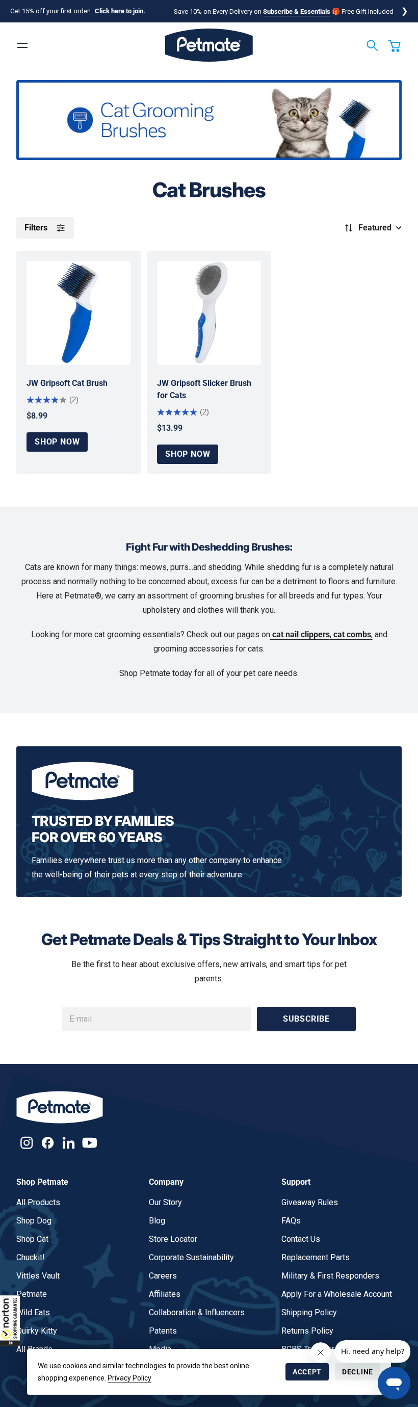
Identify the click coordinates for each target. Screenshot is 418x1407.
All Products (38, 1202)
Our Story (165, 1202)
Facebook (48, 1143)
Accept (307, 1372)
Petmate (31, 1294)
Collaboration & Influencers (197, 1312)
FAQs (291, 1221)
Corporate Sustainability (191, 1257)
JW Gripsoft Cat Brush (67, 383)
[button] (10, 1320)
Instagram (27, 1143)
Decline (357, 1372)
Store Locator (173, 1239)
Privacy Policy (129, 1378)
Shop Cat (32, 1239)
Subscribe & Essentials (296, 11)
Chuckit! (30, 1257)
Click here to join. (120, 11)
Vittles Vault (38, 1276)
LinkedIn (68, 1143)
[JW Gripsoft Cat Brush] (78, 313)
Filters (35, 227)
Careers (163, 1276)
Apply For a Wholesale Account (336, 1294)
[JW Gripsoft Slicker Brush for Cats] (209, 313)
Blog (157, 1221)
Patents (163, 1331)
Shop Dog (33, 1221)
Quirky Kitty (36, 1331)
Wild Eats (33, 1312)
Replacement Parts (315, 1257)
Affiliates (164, 1294)
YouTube (89, 1143)
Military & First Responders (330, 1276)
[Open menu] (22, 45)
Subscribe (306, 1019)
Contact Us (300, 1239)
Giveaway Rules (309, 1202)
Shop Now (57, 442)
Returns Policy (307, 1331)
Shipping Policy (309, 1312)
